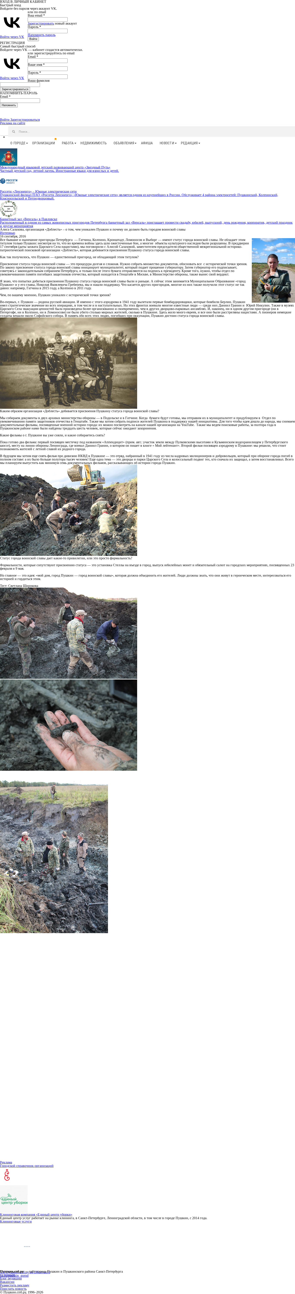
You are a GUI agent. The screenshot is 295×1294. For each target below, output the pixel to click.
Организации (43, 143)
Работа (68, 143)
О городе (17, 143)
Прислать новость (13, 1289)
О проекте (7, 1275)
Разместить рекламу (14, 1285)
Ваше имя (36, 64)
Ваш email (36, 15)
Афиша (147, 143)
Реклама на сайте (12, 123)
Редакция (189, 143)
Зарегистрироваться (25, 119)
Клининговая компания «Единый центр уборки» (36, 1214)
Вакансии (7, 1282)
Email (33, 56)
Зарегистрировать (41, 23)
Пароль (34, 27)
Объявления (124, 143)
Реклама (6, 1162)
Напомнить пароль (42, 35)
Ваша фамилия (38, 80)
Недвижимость (93, 143)
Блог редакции (11, 1278)
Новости (167, 143)
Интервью (7, 233)
